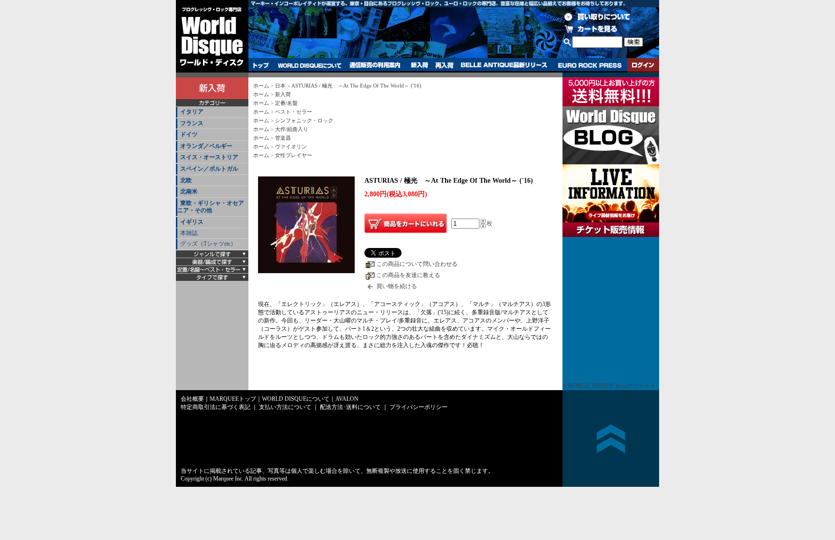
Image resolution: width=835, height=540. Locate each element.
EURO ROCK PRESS (589, 65)
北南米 (189, 191)
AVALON (347, 398)
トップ (261, 65)
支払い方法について (285, 407)
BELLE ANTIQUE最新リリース (504, 65)
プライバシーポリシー (418, 407)
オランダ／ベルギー (206, 146)
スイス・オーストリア (209, 157)
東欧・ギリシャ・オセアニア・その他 (210, 207)
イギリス (191, 222)
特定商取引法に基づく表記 (215, 407)
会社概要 (192, 398)
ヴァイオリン (291, 146)
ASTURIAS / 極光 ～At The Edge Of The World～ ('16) (356, 85)
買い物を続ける (396, 286)
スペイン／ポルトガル (209, 168)
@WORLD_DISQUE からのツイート (609, 385)
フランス (191, 123)
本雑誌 (189, 233)
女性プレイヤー (293, 155)
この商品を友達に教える (408, 275)
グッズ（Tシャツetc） (208, 243)
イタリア (191, 111)
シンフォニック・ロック (304, 120)
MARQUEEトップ (233, 398)
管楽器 (283, 138)
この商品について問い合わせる (417, 264)
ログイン (643, 65)
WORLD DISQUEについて (309, 65)
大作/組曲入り (291, 129)
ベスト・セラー (293, 112)
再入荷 (444, 65)
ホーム (261, 85)
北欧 (186, 180)
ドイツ (189, 134)
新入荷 (419, 65)
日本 (280, 85)
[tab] (212, 112)
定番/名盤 (286, 103)
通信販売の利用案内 (375, 65)
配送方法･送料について (350, 407)
